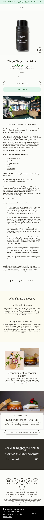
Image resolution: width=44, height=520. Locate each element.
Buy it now (22, 90)
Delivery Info (10, 492)
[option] (22, 33)
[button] (19, 65)
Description (11, 125)
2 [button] (19, 57)
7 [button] (27, 57)
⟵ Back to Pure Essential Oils (22, 432)
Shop (32, 497)
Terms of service (14, 497)
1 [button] (17, 57)
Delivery (20, 125)
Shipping (19, 69)
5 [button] (23, 57)
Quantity (22, 72)
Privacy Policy (21, 494)
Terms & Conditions (33, 494)
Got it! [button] (34, 513)
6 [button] (25, 57)
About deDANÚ (20, 492)
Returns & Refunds (11, 494)
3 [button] (20, 57)
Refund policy (25, 497)
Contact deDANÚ (32, 492)
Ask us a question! (30, 125)
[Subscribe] (36, 459)
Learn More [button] (7, 517)
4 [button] (22, 57)
